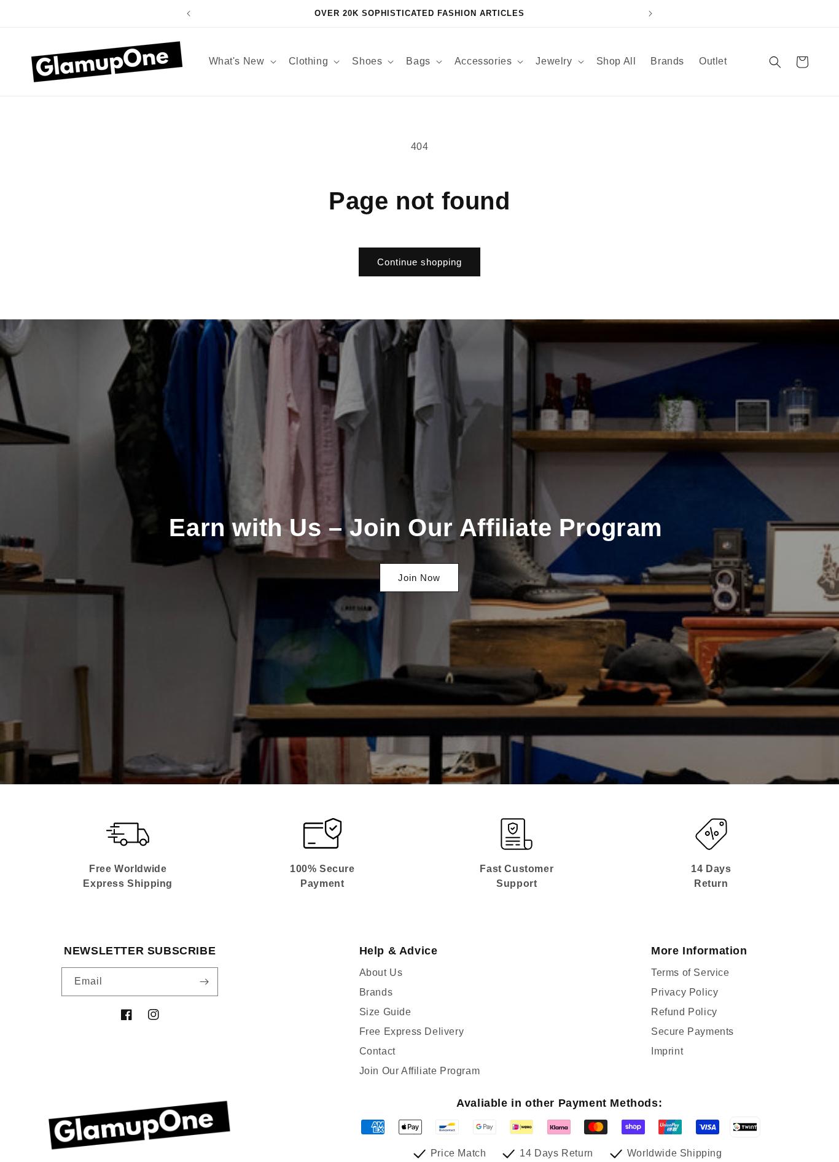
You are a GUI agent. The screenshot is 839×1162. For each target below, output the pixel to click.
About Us (381, 972)
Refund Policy (684, 1012)
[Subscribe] (203, 981)
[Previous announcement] (188, 13)
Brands (376, 992)
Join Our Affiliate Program (419, 1071)
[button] (241, 62)
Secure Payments (692, 1031)
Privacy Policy (684, 992)
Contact (377, 1051)
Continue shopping (419, 262)
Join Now (419, 577)
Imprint (667, 1051)
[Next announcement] (650, 13)
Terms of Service (690, 972)
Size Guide (385, 1012)
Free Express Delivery (411, 1031)
